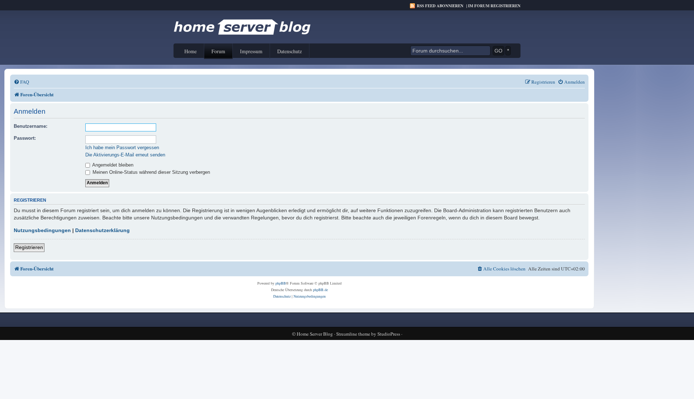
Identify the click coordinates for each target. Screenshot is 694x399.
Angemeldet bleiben (112, 165)
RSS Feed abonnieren (440, 6)
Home (190, 51)
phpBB (280, 283)
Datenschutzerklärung (102, 230)
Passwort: (25, 138)
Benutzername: (30, 126)
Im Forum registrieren (494, 5)
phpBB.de (320, 289)
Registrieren (29, 247)
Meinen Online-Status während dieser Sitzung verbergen (150, 172)
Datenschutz (289, 51)
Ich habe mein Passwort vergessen (122, 147)
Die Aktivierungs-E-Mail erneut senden (125, 155)
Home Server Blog (315, 334)
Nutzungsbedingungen (42, 230)
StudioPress (388, 334)
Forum (218, 51)
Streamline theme (353, 334)
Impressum (251, 51)
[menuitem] (21, 82)
